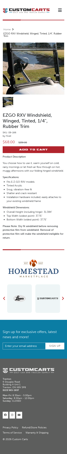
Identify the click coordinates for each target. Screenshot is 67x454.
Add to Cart (33, 149)
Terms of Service (12, 432)
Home (7, 29)
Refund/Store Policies (34, 427)
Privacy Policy (10, 427)
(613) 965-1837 (11, 390)
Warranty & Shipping (37, 432)
